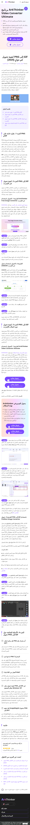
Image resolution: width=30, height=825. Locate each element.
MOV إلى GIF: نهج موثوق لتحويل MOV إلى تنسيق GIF (15, 783)
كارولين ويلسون (20, 63)
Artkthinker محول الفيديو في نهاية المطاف (14, 352)
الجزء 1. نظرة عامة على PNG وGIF (13, 112)
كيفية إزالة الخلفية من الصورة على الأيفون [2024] (15, 765)
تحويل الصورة (6, 63)
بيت (20, 789)
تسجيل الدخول (25, 2)
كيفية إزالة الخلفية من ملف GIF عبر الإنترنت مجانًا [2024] (15, 772)
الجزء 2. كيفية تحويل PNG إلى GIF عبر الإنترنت (14, 115)
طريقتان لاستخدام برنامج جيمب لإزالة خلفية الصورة (15, 768)
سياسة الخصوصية (6, 823)
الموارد (17, 789)
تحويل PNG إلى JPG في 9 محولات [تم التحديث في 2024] (15, 762)
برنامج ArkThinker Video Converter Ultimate (12, 13)
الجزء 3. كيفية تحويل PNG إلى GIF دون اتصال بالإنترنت (16, 120)
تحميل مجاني (16, 39)
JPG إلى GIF (15, 513)
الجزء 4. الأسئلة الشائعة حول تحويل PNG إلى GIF (15, 124)
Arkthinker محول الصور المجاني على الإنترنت (14, 205)
